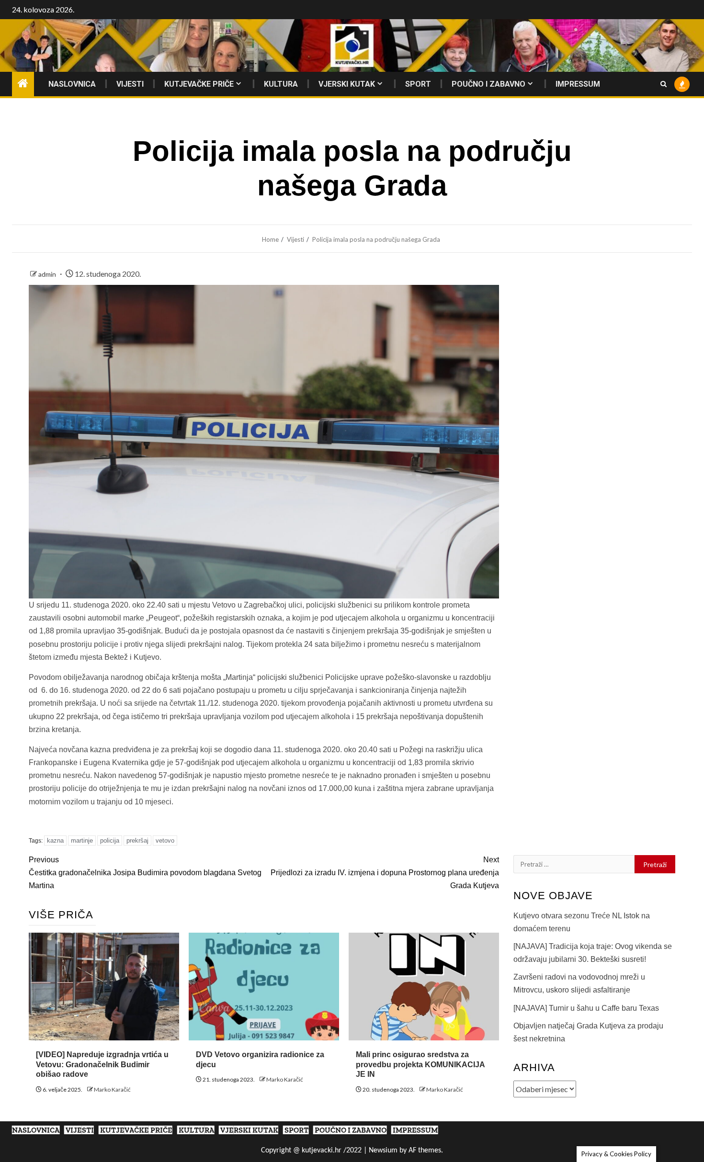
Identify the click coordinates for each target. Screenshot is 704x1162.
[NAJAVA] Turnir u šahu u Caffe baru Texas (586, 1008)
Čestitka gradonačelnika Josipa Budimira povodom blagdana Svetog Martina (145, 873)
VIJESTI (130, 84)
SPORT (418, 84)
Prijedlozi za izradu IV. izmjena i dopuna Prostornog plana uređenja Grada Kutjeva (385, 873)
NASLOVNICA (72, 84)
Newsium (383, 1150)
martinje (82, 840)
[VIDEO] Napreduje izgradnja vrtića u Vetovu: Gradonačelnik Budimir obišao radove (102, 1064)
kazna (55, 840)
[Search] (664, 84)
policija (109, 840)
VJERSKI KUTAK (346, 84)
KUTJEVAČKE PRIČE (199, 84)
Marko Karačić (112, 1089)
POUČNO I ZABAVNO (488, 84)
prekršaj (137, 840)
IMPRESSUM (578, 84)
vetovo (165, 840)
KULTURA (281, 84)
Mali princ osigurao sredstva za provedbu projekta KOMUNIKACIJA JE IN (420, 1064)
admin (47, 274)
